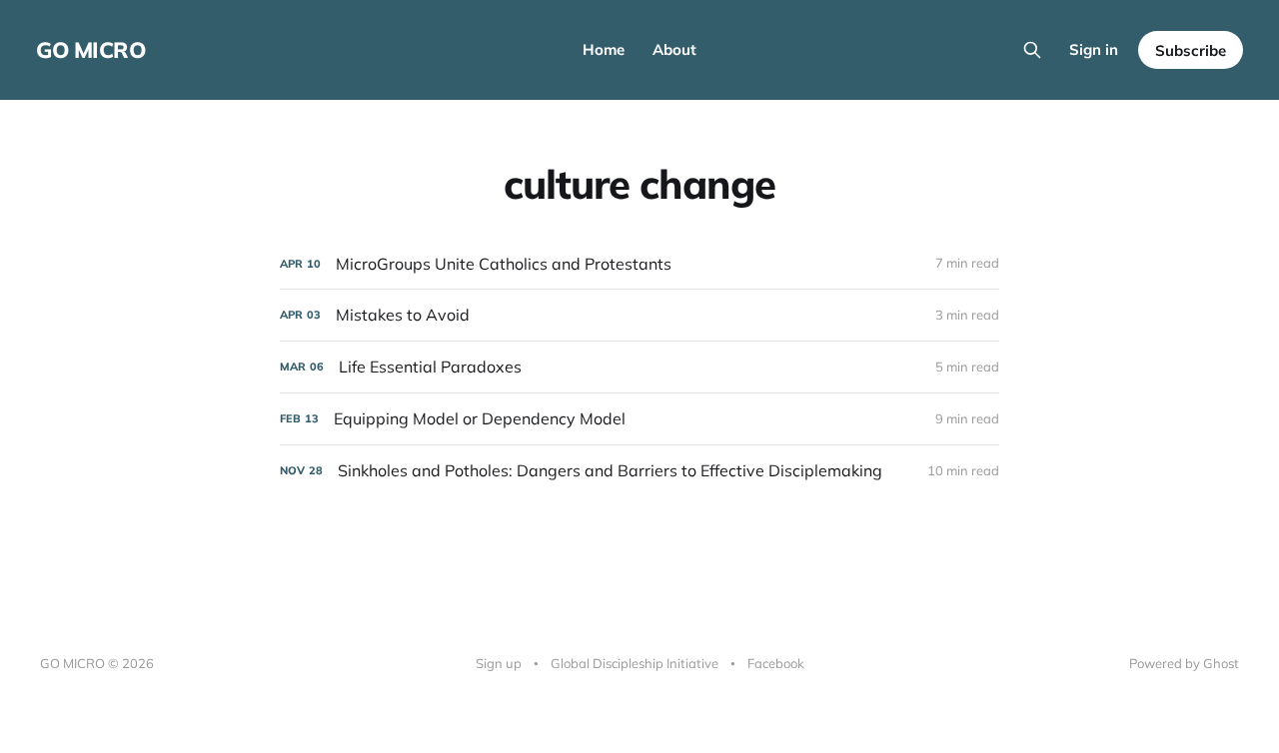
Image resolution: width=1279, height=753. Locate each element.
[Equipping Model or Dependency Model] (639, 418)
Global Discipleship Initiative (634, 663)
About (674, 49)
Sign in (1093, 49)
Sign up (499, 663)
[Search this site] (1032, 50)
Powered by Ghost (1184, 663)
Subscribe (1190, 50)
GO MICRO (90, 50)
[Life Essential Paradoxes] (639, 367)
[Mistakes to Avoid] (639, 315)
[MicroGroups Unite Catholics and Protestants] (639, 264)
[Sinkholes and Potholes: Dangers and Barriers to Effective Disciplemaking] (639, 470)
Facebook (775, 663)
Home (604, 49)
